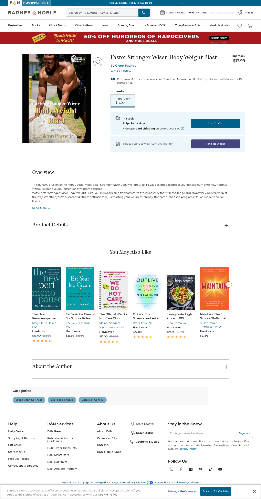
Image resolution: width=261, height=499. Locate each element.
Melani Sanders (109, 323)
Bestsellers (15, 25)
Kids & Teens (57, 25)
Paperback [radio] (123, 101)
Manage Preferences (182, 491)
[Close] (254, 491)
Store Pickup (16, 469)
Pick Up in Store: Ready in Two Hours (130, 2)
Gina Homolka (176, 323)
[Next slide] (229, 285)
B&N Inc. (103, 462)
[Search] (157, 13)
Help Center (16, 449)
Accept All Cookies (215, 491)
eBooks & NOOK (155, 25)
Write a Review (121, 70)
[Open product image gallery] (57, 98)
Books (36, 25)
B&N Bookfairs (57, 479)
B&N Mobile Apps (109, 469)
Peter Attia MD (142, 323)
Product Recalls (18, 476)
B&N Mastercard (58, 472)
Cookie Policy (107, 494)
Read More (39, 208)
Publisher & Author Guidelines (60, 458)
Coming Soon (127, 25)
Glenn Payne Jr (126, 65)
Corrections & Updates (23, 483)
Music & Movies (220, 25)
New (105, 25)
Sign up (244, 451)
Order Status (145, 450)
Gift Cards (15, 462)
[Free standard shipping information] (182, 129)
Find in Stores (215, 144)
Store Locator (145, 441)
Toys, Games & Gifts (187, 25)
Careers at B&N (107, 456)
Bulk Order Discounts (62, 465)
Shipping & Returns (21, 456)
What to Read (84, 25)
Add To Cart (216, 123)
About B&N (104, 449)
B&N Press (54, 449)
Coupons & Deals (147, 459)
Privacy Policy (187, 466)
